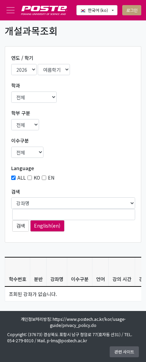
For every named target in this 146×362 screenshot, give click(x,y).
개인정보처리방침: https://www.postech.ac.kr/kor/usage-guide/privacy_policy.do (73, 322)
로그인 (132, 10)
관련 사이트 (124, 352)
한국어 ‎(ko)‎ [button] (98, 10)
